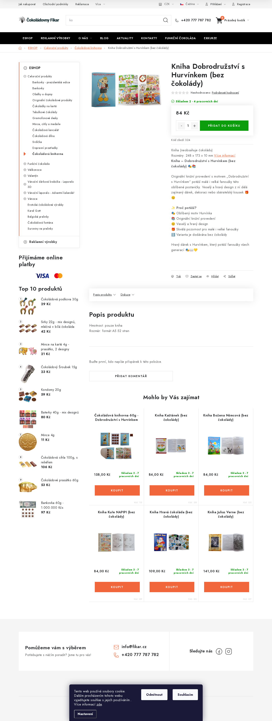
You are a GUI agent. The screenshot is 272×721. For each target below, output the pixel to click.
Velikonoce (34, 170)
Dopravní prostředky (45, 148)
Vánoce (32, 199)
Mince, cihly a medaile (46, 124)
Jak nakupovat (27, 4)
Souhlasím (185, 694)
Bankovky (38, 88)
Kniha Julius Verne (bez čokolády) (226, 514)
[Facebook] (219, 651)
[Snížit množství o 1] (181, 125)
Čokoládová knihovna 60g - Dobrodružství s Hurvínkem (116, 417)
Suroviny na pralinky (40, 229)
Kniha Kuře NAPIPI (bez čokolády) (116, 514)
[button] (116, 490)
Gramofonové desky (45, 118)
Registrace (243, 4)
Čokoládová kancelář (45, 130)
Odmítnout (154, 694)
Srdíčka (37, 142)
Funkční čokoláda (39, 164)
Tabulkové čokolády (44, 112)
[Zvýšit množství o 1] (194, 125)
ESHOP (35, 68)
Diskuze (125, 295)
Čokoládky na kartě (44, 106)
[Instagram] (228, 651)
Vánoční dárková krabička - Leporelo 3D (51, 184)
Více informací (224, 155)
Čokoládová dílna (43, 136)
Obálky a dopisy (42, 94)
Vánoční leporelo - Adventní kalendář (51, 193)
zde (99, 704)
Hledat (165, 20)
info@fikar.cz (134, 647)
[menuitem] (28, 38)
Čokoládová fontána (40, 223)
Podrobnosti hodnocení (225, 92)
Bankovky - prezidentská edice (51, 82)
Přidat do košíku (224, 126)
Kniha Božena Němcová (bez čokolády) (225, 417)
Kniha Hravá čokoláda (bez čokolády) (171, 514)
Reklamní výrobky (43, 242)
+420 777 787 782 (195, 20)
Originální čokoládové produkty (52, 100)
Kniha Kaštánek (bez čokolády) (171, 417)
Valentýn (33, 176)
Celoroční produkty (40, 76)
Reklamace (82, 4)
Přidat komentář (131, 376)
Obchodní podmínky (55, 4)
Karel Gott (34, 211)
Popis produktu (102, 295)
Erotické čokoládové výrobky (46, 205)
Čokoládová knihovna (47, 154)
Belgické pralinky (38, 217)
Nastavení (85, 714)
